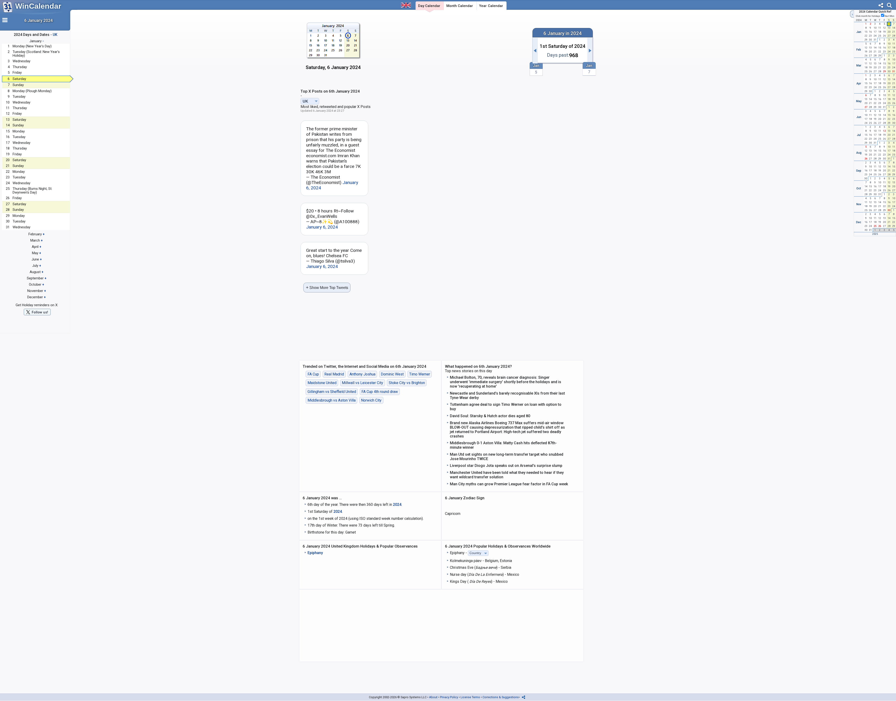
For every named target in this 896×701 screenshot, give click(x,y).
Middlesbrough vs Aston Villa (332, 400)
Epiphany (315, 553)
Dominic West (392, 374)
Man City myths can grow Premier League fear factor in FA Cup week (509, 484)
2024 (397, 504)
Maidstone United (322, 383)
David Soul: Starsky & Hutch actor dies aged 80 (490, 416)
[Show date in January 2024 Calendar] (333, 49)
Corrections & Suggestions (501, 697)
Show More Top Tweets (327, 287)
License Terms (470, 697)
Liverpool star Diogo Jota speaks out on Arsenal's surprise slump (506, 465)
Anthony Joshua (362, 374)
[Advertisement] (447, 48)
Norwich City (371, 400)
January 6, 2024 (322, 227)
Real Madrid (334, 374)
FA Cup (313, 374)
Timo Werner (419, 374)
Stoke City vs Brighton (407, 383)
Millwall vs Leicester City (362, 383)
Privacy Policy (449, 697)
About (433, 697)
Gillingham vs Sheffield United (332, 391)
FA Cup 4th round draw (379, 391)
